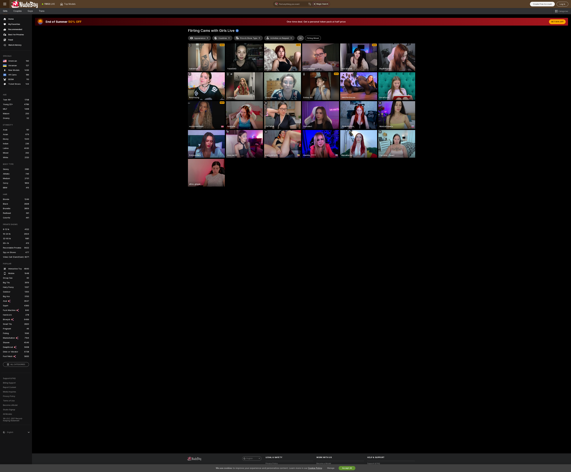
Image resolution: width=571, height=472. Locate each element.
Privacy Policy (9, 396)
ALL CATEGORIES (17, 364)
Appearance (199, 38)
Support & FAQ (9, 378)
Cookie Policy (315, 468)
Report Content (9, 387)
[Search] (310, 4)
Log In (562, 4)
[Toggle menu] (5, 4)
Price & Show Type (248, 38)
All (300, 38)
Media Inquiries (9, 392)
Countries (222, 38)
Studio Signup (9, 410)
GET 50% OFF (557, 22)
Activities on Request (279, 38)
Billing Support (9, 383)
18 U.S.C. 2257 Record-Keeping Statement (13, 420)
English (249, 458)
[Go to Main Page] (24, 4)
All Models (7, 414)
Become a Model (10, 405)
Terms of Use (9, 401)
